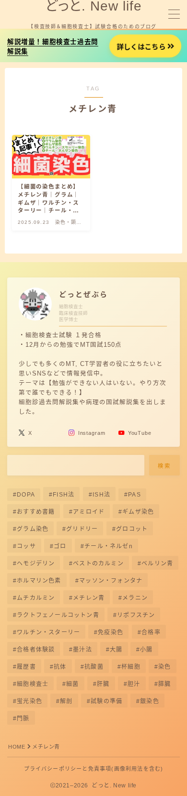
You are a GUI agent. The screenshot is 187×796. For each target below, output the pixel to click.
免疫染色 (111, 632)
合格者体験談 (36, 649)
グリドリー (82, 529)
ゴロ (60, 546)
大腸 (116, 649)
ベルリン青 (157, 563)
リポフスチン (136, 615)
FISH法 (63, 494)
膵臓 (164, 684)
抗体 (60, 666)
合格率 (151, 632)
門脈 (23, 718)
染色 (164, 666)
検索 (164, 465)
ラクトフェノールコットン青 (58, 615)
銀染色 (150, 701)
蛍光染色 (29, 701)
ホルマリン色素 (39, 580)
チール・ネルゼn (108, 546)
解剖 (66, 701)
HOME (16, 747)
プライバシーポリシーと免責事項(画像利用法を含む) (94, 769)
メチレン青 (89, 598)
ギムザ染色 (138, 512)
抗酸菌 (94, 666)
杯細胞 (130, 666)
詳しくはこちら (141, 47)
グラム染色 (32, 529)
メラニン (135, 598)
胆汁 (134, 684)
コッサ (26, 546)
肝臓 (103, 684)
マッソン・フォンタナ (110, 580)
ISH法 (101, 494)
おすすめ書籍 (36, 512)
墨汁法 (82, 649)
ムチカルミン (36, 598)
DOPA (26, 494)
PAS (134, 494)
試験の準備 (106, 701)
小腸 (146, 649)
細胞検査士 (32, 684)
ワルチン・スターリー (48, 632)
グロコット (132, 529)
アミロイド (89, 512)
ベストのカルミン (98, 563)
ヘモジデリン (36, 563)
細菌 (73, 684)
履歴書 (26, 666)
